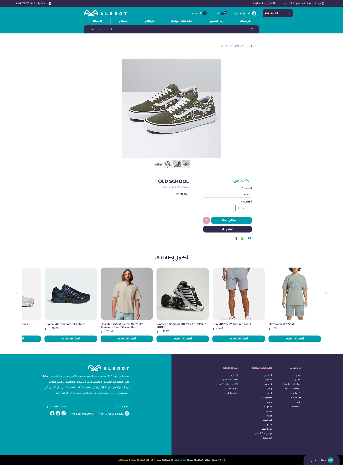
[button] (223, 13)
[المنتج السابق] (326, 293)
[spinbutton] (243, 208)
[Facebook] (52, 413)
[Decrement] (249, 208)
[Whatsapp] (127, 413)
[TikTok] (63, 413)
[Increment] (238, 208)
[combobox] (227, 194)
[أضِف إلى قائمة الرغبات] (206, 220)
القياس (247, 188)
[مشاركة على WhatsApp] (243, 238)
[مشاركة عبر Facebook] (249, 238)
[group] (171, 304)
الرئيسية (247, 46)
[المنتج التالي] (17, 293)
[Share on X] (236, 238)
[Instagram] (58, 413)
